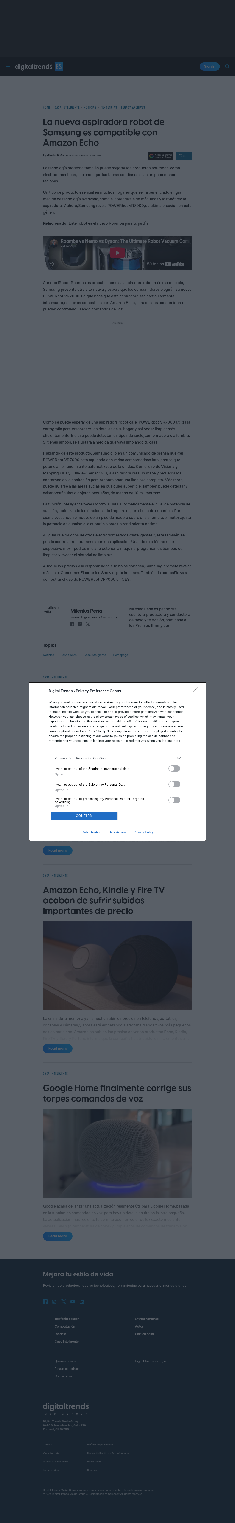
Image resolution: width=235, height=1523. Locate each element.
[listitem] (117, 758)
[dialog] (117, 761)
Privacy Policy (144, 832)
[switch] (174, 768)
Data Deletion (91, 832)
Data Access (117, 832)
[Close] (197, 691)
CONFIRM (84, 815)
